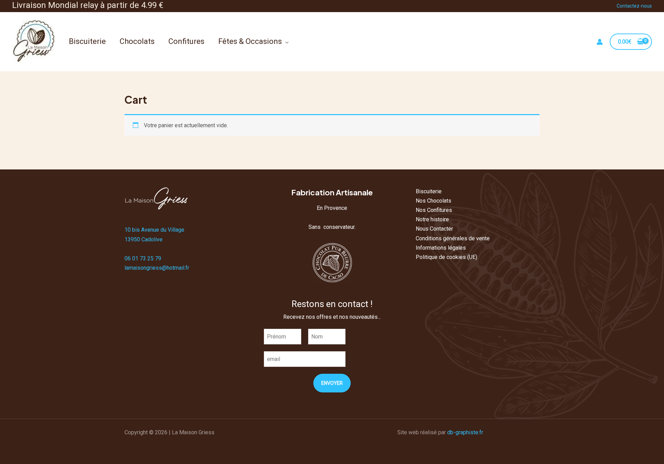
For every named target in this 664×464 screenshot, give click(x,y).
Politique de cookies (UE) (446, 257)
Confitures (186, 41)
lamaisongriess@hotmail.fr (156, 268)
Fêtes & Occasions (250, 41)
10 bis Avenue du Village (154, 229)
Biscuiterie (87, 41)
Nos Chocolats (433, 200)
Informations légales (441, 247)
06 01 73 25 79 (142, 258)
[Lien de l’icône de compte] (600, 42)
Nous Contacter (434, 228)
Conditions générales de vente (453, 238)
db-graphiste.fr (465, 432)
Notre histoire (432, 219)
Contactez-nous (634, 6)
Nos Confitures (434, 210)
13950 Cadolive (143, 239)
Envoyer (332, 383)
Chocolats (137, 41)
